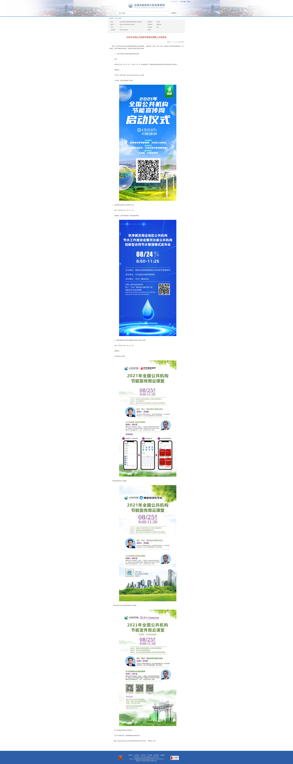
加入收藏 (150, 755)
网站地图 (156, 755)
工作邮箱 (182, 1)
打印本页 (182, 42)
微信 (187, 1)
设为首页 (143, 755)
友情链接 (162, 755)
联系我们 (130, 755)
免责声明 (137, 755)
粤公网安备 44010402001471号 (156, 759)
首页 (116, 18)
